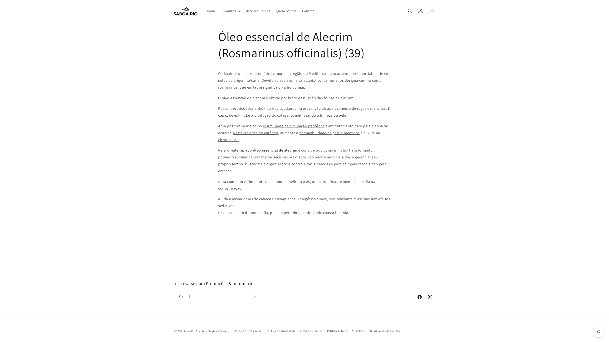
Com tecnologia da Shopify (213, 331)
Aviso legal (359, 330)
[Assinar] (254, 296)
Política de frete (337, 330)
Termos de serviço (311, 330)
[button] (231, 11)
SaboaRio (189, 331)
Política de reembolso (248, 330)
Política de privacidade (280, 330)
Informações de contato (385, 330)
